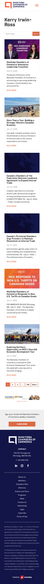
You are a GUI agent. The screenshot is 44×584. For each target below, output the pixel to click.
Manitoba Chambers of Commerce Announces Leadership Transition (18, 64)
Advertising (22, 506)
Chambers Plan (22, 484)
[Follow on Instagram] (22, 465)
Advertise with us (22, 401)
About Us (22, 477)
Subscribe (22, 424)
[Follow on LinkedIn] (16, 465)
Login (22, 509)
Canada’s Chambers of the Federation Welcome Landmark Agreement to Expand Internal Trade (22, 179)
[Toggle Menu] (37, 5)
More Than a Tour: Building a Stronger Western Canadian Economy (20, 123)
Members (22, 480)
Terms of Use (22, 516)
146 (27, 384)
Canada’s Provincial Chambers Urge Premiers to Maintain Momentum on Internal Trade (21, 239)
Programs (22, 495)
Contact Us (22, 502)
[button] (22, 397)
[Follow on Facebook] (28, 465)
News (22, 498)
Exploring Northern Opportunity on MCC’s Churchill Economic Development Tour (22, 349)
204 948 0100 (23, 460)
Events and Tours (22, 491)
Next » (34, 384)
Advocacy (22, 488)
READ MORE (11, 90)
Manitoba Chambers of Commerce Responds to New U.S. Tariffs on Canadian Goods (22, 294)
